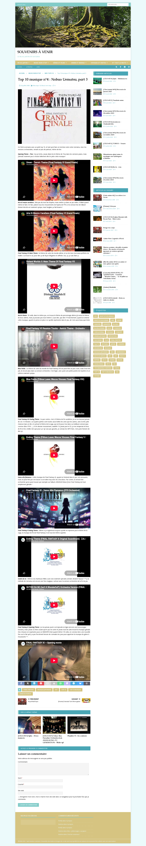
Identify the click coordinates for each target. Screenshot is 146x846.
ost (56, 690)
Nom (19, 778)
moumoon (98, 348)
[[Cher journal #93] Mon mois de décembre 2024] (97, 113)
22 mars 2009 (108, 241)
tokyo (116, 368)
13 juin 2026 (108, 182)
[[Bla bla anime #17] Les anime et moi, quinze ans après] (97, 264)
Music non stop (40, 63)
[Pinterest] (125, 67)
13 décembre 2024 (110, 208)
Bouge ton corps (109, 228)
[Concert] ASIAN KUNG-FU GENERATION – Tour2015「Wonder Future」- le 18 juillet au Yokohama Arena (115, 276)
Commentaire (22, 762)
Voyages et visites (98, 63)
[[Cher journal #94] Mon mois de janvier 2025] (97, 91)
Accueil (19, 67)
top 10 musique (75, 690)
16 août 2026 (108, 94)
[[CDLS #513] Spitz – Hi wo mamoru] (29, 725)
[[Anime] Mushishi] (97, 289)
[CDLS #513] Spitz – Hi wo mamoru (28, 737)
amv (112, 320)
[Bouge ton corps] (97, 230)
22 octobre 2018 (109, 266)
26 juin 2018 (108, 281)
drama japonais (100, 336)
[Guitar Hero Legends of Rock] (97, 239)
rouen (120, 360)
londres (121, 344)
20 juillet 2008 (25, 85)
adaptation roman (101, 320)
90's (95, 316)
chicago (110, 332)
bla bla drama (99, 328)
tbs (114, 364)
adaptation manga (107, 316)
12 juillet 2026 (109, 137)
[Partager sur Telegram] (73, 683)
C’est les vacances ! (73, 834)
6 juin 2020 (108, 302)
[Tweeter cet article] (27, 683)
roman (112, 360)
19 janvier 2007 (109, 230)
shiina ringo (98, 364)
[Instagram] (129, 67)
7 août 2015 (108, 221)
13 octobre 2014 (109, 289)
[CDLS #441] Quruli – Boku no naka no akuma (114, 299)
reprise (97, 360)
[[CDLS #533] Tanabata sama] (97, 102)
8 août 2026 (108, 103)
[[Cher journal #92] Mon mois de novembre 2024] (97, 135)
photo (122, 356)
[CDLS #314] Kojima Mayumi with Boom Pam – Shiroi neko (115, 218)
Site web (21, 791)
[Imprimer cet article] (54, 683)
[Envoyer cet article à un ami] (47, 683)
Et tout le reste (119, 63)
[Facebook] (120, 67)
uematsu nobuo (25, 694)
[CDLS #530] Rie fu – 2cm (112, 167)
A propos (29, 67)
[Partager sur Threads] (87, 683)
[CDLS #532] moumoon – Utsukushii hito (112, 123)
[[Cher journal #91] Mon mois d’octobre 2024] (97, 180)
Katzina (60, 824)
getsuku (105, 344)
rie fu (104, 360)
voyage (97, 376)
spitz (108, 364)
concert (119, 332)
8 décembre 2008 (110, 200)
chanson (117, 328)
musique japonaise (44, 690)
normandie (121, 352)
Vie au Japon (22, 63)
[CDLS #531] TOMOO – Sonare (114, 143)
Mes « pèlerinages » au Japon (76, 831)
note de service (100, 356)
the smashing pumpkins (102, 368)
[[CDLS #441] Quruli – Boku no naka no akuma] (97, 300)
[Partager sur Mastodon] (67, 683)
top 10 (63, 690)
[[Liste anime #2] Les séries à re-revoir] (97, 197)
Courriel (20, 784)
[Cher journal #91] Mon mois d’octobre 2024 (113, 179)
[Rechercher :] (118, 4)
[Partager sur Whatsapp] (60, 683)
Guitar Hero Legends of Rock (113, 238)
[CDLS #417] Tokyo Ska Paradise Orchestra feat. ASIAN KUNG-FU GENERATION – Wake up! (53, 739)
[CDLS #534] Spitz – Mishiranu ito (115, 79)
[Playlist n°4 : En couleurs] (78, 725)
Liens (38, 67)
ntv (110, 356)
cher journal (99, 332)
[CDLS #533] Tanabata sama (113, 100)
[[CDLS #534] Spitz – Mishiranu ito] (97, 81)
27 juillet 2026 (109, 126)
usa (117, 372)
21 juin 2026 (108, 169)
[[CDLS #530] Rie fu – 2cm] (97, 169)
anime (119, 320)
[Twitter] (116, 67)
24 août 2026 (108, 81)
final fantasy (29, 690)
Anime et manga (78, 63)
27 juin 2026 (108, 160)
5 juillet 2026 (108, 146)
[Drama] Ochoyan (109, 206)
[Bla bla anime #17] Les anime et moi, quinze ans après (114, 263)
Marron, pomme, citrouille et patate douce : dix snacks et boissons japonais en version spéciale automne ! (115, 250)
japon (113, 344)
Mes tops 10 (37, 85)
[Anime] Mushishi (109, 287)
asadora (97, 324)
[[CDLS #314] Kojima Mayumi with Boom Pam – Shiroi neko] (97, 218)
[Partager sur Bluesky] (80, 683)
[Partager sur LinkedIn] (34, 683)
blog (109, 328)
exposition (113, 336)
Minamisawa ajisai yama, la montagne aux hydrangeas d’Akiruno (112, 156)
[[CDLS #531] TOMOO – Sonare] (97, 146)
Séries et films (59, 63)
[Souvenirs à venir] (73, 46)
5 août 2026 (108, 115)
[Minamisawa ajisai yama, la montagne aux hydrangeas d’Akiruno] (97, 156)
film (106, 340)
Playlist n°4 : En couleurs (77, 736)
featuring (98, 340)
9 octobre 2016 (109, 255)
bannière (106, 324)
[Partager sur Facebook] (21, 683)
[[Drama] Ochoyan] (97, 208)
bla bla (115, 324)
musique (108, 348)
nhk (112, 352)
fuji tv (96, 344)
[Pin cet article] (41, 683)
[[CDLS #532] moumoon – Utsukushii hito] (97, 124)
